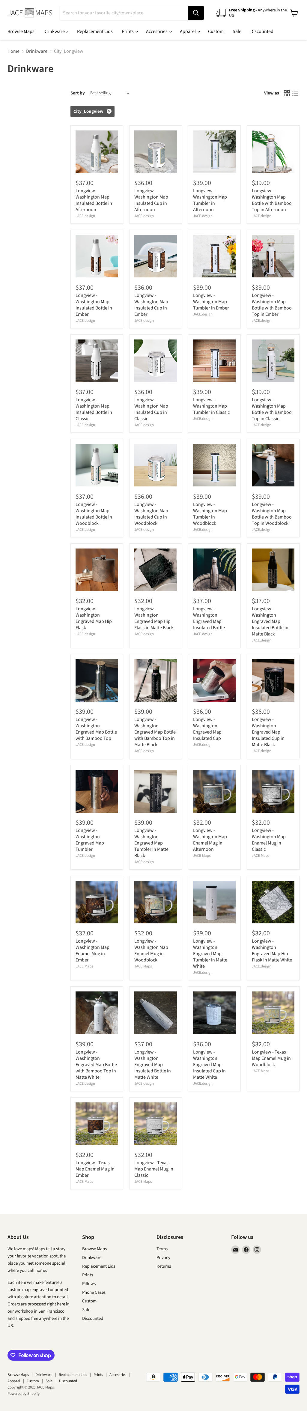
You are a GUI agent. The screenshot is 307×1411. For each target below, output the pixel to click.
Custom (216, 31)
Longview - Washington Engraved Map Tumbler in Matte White (210, 954)
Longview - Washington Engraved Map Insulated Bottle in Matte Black (270, 621)
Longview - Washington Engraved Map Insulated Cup (207, 729)
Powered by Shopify (23, 1393)
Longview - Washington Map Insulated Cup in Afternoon (151, 200)
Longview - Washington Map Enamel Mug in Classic (269, 840)
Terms (162, 1249)
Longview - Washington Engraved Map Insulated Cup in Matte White (209, 1065)
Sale (237, 31)
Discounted (261, 31)
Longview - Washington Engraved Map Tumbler (90, 840)
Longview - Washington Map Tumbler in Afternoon (210, 200)
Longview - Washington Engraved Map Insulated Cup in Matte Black (268, 732)
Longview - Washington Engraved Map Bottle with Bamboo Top (96, 729)
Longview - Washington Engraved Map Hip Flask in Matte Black (154, 618)
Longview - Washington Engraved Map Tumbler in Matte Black (151, 843)
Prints (128, 31)
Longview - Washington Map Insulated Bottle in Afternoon (94, 200)
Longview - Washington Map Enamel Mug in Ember (92, 950)
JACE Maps (201, 855)
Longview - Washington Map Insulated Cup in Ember (151, 305)
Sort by (77, 93)
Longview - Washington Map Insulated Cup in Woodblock (151, 514)
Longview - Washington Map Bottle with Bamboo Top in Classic (272, 409)
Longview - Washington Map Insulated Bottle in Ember (94, 305)
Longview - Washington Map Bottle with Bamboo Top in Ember (272, 305)
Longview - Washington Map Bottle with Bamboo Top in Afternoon (272, 200)
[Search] (196, 13)
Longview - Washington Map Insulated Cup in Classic (151, 409)
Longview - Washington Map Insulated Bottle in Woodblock (94, 514)
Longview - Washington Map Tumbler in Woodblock (210, 514)
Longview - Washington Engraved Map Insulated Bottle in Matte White (152, 1065)
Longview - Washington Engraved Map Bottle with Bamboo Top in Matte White (96, 1065)
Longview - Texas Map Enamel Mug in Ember (95, 1169)
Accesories (157, 31)
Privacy (163, 1257)
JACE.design (85, 216)
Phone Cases (94, 1292)
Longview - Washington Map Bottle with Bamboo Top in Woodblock (272, 514)
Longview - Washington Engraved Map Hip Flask (94, 618)
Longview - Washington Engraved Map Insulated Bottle (209, 618)
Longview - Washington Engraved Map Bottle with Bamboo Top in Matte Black (155, 732)
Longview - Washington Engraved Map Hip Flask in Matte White (272, 950)
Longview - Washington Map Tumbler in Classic (211, 406)
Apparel (188, 31)
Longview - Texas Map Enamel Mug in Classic (153, 1169)
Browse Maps (20, 31)
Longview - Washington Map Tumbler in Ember (211, 301)
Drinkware (54, 31)
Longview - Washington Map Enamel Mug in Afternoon (210, 840)
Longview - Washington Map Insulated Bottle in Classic (94, 409)
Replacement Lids (95, 31)
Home (13, 51)
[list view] (295, 93)
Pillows (89, 1284)
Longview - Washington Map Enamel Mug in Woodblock (151, 950)
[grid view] (287, 93)
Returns (163, 1266)
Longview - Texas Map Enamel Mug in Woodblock (271, 1058)
